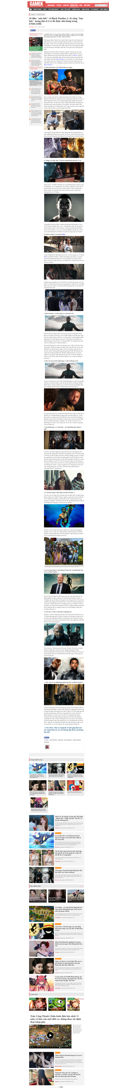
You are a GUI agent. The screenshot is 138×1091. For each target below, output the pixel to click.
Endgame (46, 742)
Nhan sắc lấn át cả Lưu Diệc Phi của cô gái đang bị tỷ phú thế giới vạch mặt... (37, 793)
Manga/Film (40, 14)
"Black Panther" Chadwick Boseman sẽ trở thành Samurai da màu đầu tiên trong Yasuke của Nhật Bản (36, 55)
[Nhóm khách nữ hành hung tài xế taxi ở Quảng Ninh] (41, 1060)
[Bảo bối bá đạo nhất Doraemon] (75, 785)
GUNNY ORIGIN (37, 9)
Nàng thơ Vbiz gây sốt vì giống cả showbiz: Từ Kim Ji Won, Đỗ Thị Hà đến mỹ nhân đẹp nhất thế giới (67, 1074)
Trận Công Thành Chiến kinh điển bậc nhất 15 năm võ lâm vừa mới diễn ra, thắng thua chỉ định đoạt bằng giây (55, 1019)
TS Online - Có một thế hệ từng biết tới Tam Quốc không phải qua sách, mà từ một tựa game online (68, 909)
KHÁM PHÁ (66, 5)
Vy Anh (56, 972)
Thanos (75, 55)
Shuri (63, 234)
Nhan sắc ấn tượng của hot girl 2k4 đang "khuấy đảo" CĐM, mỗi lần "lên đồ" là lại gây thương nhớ (69, 818)
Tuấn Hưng (57, 861)
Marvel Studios (77, 740)
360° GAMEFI (104, 9)
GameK (33, 14)
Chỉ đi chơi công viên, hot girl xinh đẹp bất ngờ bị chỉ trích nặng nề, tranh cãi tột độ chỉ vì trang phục (68, 853)
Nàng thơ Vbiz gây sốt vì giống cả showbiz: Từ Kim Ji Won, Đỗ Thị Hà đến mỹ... (56, 793)
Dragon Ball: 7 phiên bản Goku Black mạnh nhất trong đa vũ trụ (38, 810)
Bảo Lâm (57, 847)
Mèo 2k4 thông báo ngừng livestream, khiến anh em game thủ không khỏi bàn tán (68, 944)
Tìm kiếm (106, 5)
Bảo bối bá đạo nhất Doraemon (75, 792)
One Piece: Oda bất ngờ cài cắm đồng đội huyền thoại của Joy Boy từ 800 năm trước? (68, 928)
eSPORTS (59, 5)
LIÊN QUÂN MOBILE (53, 9)
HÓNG (80, 5)
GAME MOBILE (51, 5)
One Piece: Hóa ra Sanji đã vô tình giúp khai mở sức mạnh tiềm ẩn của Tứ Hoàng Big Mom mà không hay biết (63, 730)
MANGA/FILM (74, 5)
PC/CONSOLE (95, 9)
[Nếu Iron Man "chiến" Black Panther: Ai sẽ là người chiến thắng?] (36, 41)
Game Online (64, 861)
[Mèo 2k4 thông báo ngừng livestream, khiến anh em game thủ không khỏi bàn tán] (41, 949)
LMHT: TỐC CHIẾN (65, 9)
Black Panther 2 (60, 59)
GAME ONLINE (85, 9)
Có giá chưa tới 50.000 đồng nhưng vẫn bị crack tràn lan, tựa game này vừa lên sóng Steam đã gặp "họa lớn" (68, 978)
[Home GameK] (30, 9)
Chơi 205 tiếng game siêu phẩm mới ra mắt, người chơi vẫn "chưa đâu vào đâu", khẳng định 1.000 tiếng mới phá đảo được (36, 91)
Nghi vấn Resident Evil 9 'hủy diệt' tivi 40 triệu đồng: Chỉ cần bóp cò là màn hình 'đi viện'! (36, 98)
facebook (102, 2)
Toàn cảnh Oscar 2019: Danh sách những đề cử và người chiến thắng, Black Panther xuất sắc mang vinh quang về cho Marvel (36, 63)
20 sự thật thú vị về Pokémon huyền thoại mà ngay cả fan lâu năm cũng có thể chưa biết (35, 82)
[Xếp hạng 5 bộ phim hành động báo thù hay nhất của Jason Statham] (56, 768)
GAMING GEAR (76, 9)
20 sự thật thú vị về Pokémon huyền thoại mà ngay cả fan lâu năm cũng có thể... (37, 776)
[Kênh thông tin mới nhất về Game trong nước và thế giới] (36, 4)
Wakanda (60, 740)
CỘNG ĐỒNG (87, 5)
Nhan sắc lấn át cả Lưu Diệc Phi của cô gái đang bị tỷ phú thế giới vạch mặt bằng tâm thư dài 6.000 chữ (68, 963)
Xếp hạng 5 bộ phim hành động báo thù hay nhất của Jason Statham (57, 775)
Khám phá (64, 1066)
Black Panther (53, 740)
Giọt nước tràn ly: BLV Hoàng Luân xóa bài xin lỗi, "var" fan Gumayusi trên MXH (35, 105)
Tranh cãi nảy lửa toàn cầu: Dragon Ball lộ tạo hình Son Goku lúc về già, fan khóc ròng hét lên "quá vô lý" (36, 121)
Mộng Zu (57, 1081)
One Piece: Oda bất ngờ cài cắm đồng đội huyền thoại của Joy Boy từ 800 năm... (75, 776)
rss (108, 2)
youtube (105, 2)
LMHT (44, 9)
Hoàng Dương (58, 1066)
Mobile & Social (63, 828)
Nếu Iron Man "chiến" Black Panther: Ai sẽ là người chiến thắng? (35, 48)
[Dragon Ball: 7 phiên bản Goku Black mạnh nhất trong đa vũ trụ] (39, 802)
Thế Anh (57, 828)
